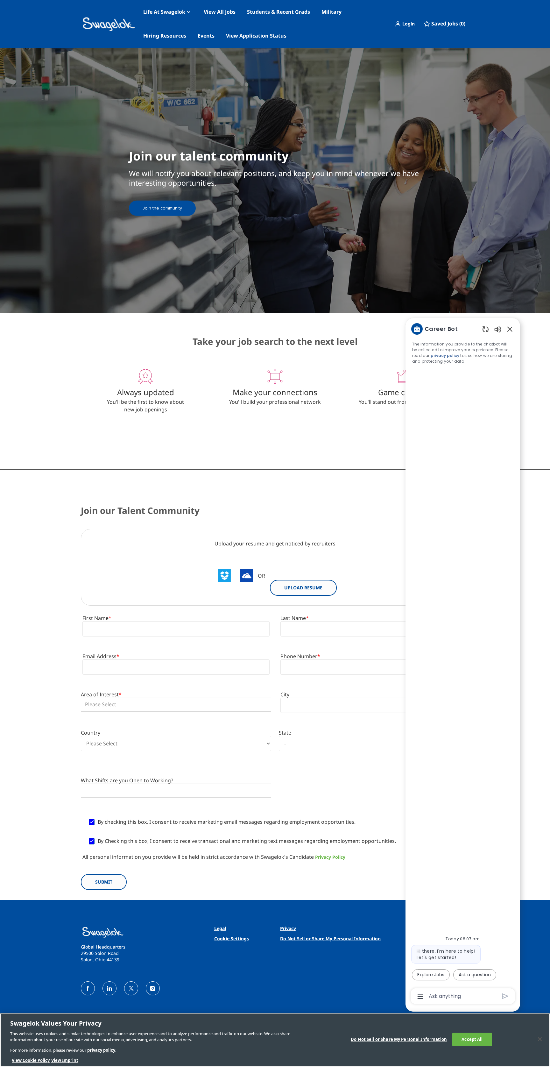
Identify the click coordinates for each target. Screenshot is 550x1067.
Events (206, 35)
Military (331, 11)
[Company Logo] (97, 23)
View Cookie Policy (31, 1060)
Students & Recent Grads (278, 11)
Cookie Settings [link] (231, 938)
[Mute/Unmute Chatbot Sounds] (498, 329)
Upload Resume (303, 588)
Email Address (100, 656)
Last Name (294, 618)
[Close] (540, 1039)
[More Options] (420, 996)
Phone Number (300, 656)
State (285, 733)
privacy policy (445, 355)
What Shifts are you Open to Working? (127, 781)
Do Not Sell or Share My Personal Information (399, 1039)
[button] (404, 24)
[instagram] (153, 988)
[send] (505, 996)
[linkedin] (109, 988)
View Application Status (256, 35)
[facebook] (88, 988)
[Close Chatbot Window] (510, 328)
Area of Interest (101, 695)
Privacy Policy (330, 857)
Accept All (472, 1039)
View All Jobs (220, 11)
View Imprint (64, 1060)
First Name (96, 618)
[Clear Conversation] (485, 329)
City (284, 695)
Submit (103, 882)
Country (90, 733)
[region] (462, 662)
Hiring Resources (164, 35)
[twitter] (131, 988)
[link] (162, 208)
